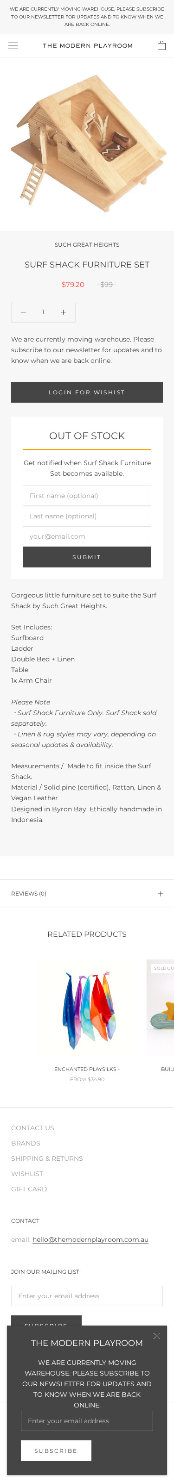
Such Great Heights (87, 244)
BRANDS (25, 1143)
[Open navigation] (13, 45)
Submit (86, 557)
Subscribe (56, 1450)
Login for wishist (87, 392)
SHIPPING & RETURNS (47, 1158)
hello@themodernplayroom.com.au (90, 1239)
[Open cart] (162, 45)
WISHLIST (27, 1174)
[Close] (156, 1336)
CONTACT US (32, 1128)
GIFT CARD (29, 1189)
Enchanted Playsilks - (87, 1069)
